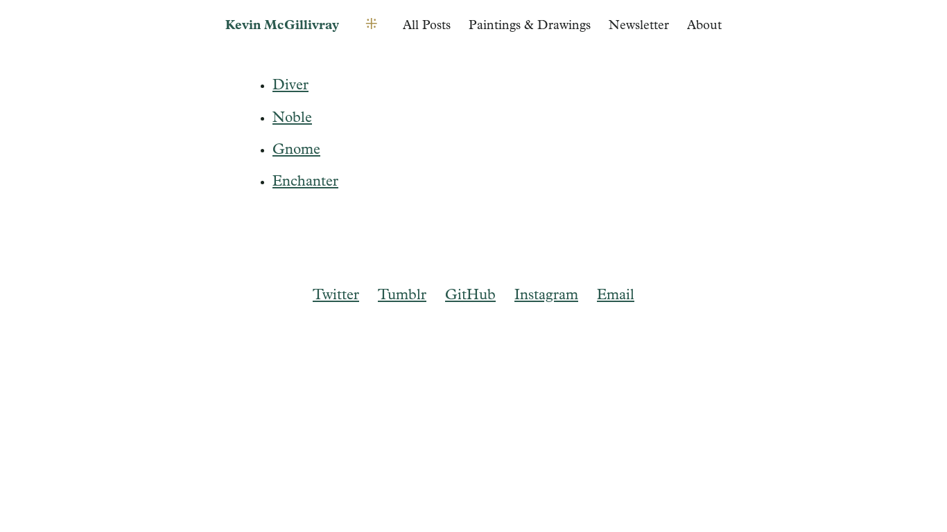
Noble (292, 118)
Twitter (336, 295)
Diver (290, 85)
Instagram (546, 295)
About (704, 26)
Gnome (296, 150)
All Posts (427, 26)
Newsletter (639, 26)
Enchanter (305, 182)
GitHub (470, 295)
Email (615, 295)
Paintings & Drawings (530, 26)
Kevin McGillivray (282, 26)
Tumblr (402, 295)
